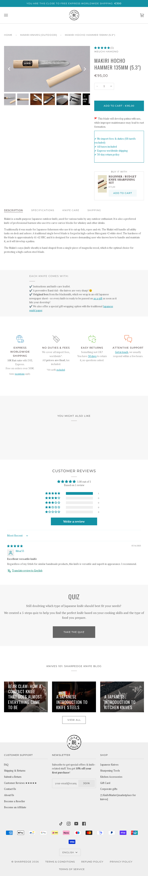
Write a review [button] (74, 521)
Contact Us (10, 789)
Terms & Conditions (60, 861)
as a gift (97, 298)
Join (86, 783)
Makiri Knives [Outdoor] (38, 34)
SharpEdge (22, 861)
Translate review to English (27, 570)
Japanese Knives (109, 764)
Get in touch (121, 352)
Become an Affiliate (15, 807)
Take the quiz (74, 632)
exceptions (19, 374)
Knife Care (70, 210)
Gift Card (105, 783)
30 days (92, 356)
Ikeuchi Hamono (106, 51)
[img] (15, 546)
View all (74, 719)
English (68, 852)
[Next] (84, 68)
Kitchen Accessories (111, 776)
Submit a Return (12, 776)
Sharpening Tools (110, 770)
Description (13, 210)
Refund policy (92, 861)
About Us (9, 795)
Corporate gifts (108, 789)
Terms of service (72, 869)
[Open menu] (10, 15)
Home (8, 34)
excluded (60, 369)
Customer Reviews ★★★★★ (20, 783)
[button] (102, 47)
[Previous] (9, 68)
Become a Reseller (14, 801)
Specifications (42, 210)
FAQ (6, 764)
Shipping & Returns (14, 770)
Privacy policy (121, 861)
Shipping (94, 210)
